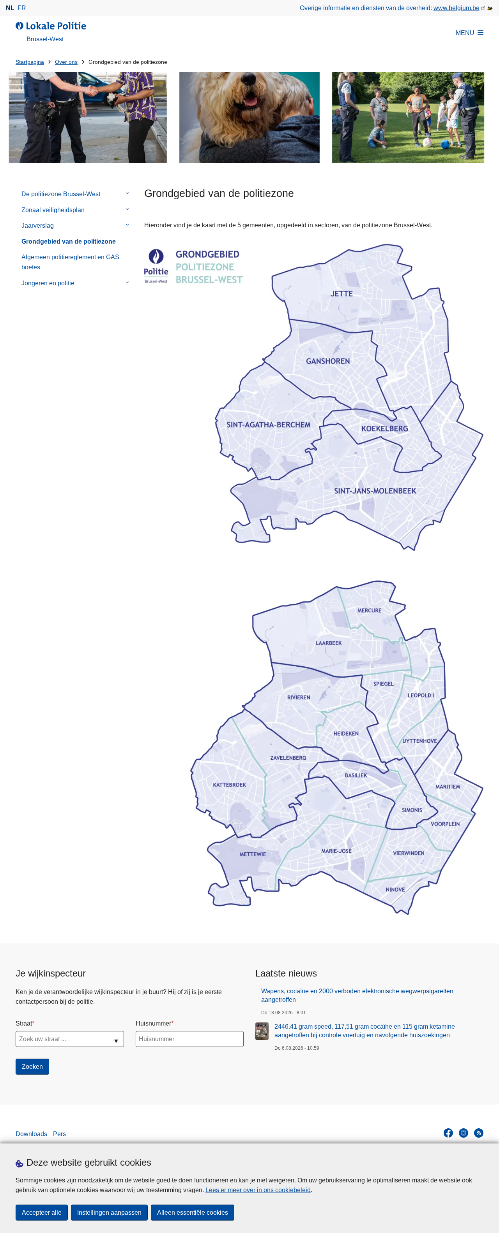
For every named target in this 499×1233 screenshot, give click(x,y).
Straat (24, 1023)
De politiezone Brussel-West (60, 194)
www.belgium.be (457, 8)
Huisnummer (153, 1023)
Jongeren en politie (47, 283)
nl (10, 8)
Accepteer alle (42, 1212)
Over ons (66, 62)
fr (22, 8)
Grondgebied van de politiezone (68, 241)
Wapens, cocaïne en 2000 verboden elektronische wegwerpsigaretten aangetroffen (357, 995)
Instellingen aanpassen (109, 1212)
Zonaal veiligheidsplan (53, 210)
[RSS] (478, 1133)
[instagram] (463, 1133)
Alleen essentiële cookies (192, 1212)
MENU (465, 33)
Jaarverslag (37, 225)
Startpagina (30, 62)
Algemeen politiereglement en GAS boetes (70, 262)
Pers (59, 1134)
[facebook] (448, 1133)
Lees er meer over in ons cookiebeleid (258, 1190)
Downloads (31, 1134)
